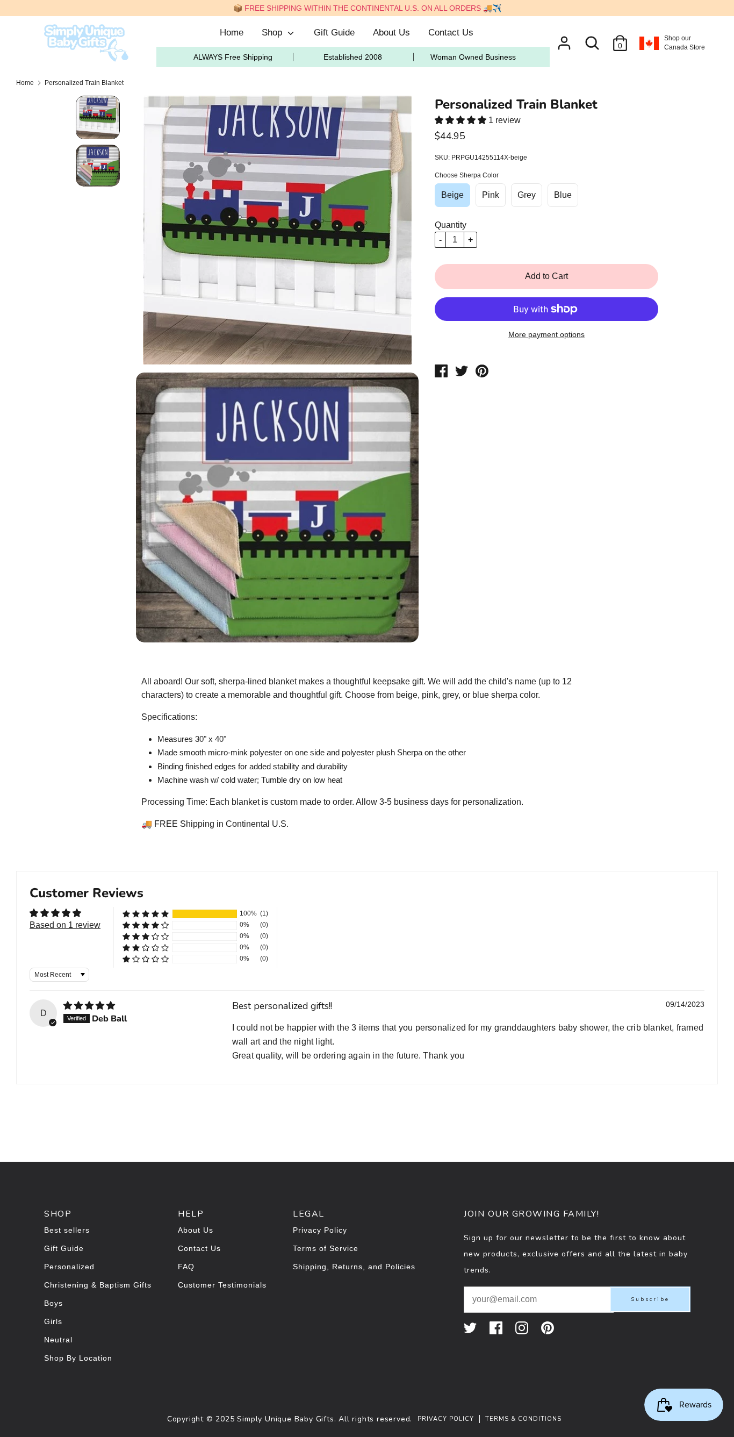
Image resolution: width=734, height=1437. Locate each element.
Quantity (450, 225)
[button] (461, 120)
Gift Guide (334, 32)
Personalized (69, 1266)
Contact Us (450, 32)
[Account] (564, 39)
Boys (53, 1303)
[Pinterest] (548, 1327)
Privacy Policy (320, 1230)
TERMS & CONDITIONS (523, 1419)
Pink (490, 194)
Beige (452, 194)
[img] (89, 1005)
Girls (53, 1321)
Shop (273, 32)
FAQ (186, 1266)
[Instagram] (522, 1327)
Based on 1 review (65, 925)
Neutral (58, 1339)
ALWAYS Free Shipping (232, 57)
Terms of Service (325, 1248)
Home (231, 32)
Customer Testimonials (222, 1285)
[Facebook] (497, 1327)
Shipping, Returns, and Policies (354, 1266)
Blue (563, 194)
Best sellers (67, 1230)
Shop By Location (78, 1358)
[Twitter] (471, 1327)
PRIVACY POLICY (446, 1419)
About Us (391, 32)
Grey (526, 194)
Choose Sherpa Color (467, 175)
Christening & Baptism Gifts (98, 1285)
